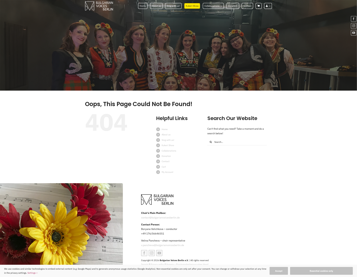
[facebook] (144, 253)
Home (165, 129)
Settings (31, 272)
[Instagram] (353, 26)
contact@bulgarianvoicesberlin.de (160, 217)
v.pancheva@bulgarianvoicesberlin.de (162, 245)
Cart (164, 166)
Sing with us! (168, 140)
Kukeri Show (168, 145)
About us (166, 134)
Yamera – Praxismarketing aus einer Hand (187, 264)
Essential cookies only (321, 270)
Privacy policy (157, 264)
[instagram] (152, 253)
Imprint (145, 264)
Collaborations (169, 150)
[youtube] (159, 253)
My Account (167, 172)
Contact (166, 161)
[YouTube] (353, 33)
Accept (278, 270)
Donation (166, 156)
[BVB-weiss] (99, 2)
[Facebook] (353, 19)
